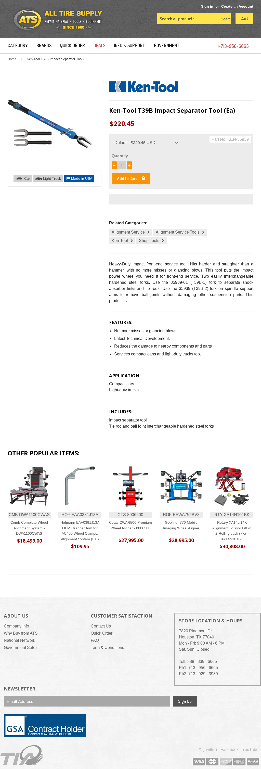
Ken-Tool (120, 240)
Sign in (207, 6)
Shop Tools (149, 240)
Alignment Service (128, 232)
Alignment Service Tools (178, 232)
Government (167, 45)
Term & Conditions (107, 647)
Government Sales (20, 647)
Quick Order (72, 45)
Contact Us (101, 626)
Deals (99, 45)
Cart (244, 18)
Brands (43, 45)
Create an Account (237, 6)
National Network (19, 640)
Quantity (120, 156)
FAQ (95, 640)
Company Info (16, 626)
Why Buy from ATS (21, 633)
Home (12, 59)
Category (18, 45)
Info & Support (129, 45)
